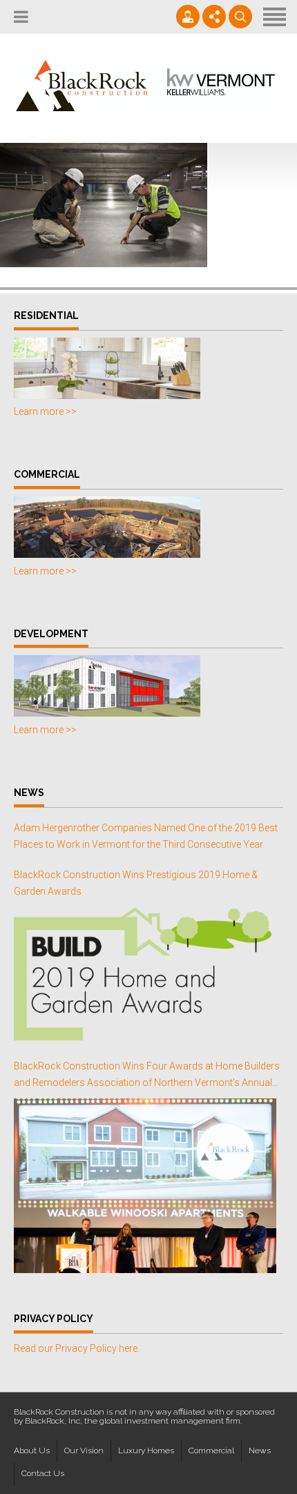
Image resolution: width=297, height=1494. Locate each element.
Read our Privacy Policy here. (77, 1348)
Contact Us (42, 1473)
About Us (32, 1450)
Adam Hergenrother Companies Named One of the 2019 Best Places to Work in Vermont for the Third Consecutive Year (146, 836)
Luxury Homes (146, 1450)
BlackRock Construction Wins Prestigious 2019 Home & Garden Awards (136, 883)
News (260, 1450)
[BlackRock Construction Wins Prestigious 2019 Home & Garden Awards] (145, 973)
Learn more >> (45, 411)
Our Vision (84, 1450)
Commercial (211, 1450)
